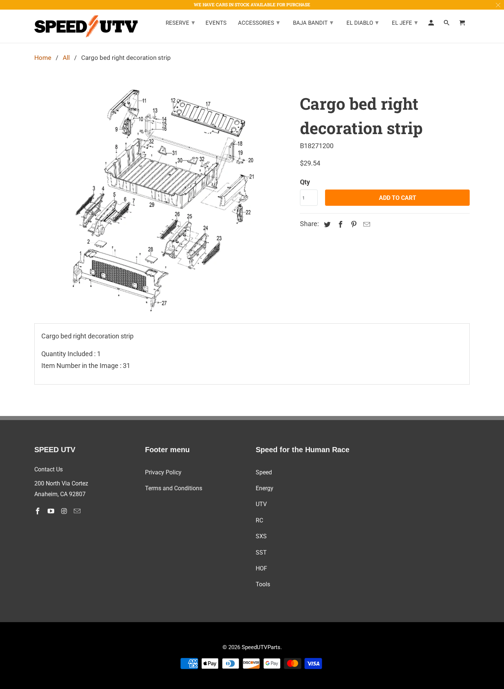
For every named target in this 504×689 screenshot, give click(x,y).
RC (259, 520)
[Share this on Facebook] (339, 224)
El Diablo (362, 22)
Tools (263, 584)
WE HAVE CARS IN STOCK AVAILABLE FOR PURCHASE (252, 4)
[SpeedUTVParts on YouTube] (52, 511)
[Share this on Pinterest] (353, 224)
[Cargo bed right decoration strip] (163, 200)
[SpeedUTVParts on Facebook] (38, 511)
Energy (264, 488)
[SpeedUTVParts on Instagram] (65, 511)
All (66, 57)
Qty (305, 182)
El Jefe (405, 22)
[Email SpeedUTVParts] (78, 511)
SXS (261, 536)
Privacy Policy (163, 472)
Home (42, 57)
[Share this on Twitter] (326, 224)
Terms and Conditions (173, 488)
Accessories (259, 22)
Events (216, 23)
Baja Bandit (313, 22)
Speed (264, 472)
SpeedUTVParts (261, 647)
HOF (261, 568)
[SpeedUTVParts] (86, 26)
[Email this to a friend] (366, 224)
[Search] (447, 24)
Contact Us (48, 469)
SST (261, 552)
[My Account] (431, 24)
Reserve (180, 22)
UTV (261, 504)
